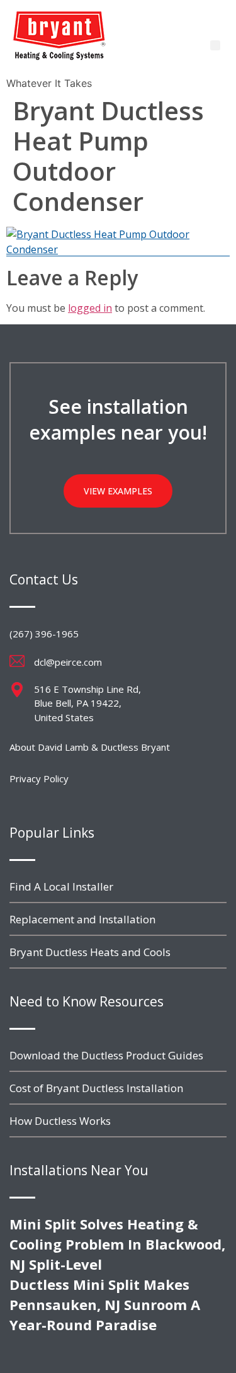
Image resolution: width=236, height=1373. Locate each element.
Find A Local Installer (61, 886)
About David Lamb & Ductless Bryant (89, 747)
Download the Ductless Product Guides (106, 1055)
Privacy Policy (39, 778)
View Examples (118, 491)
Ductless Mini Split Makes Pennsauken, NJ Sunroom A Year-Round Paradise (104, 1304)
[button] (215, 45)
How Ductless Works (60, 1121)
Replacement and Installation (82, 919)
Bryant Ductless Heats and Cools (90, 952)
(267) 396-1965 (44, 633)
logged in (90, 308)
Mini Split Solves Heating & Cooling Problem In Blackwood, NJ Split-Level (117, 1243)
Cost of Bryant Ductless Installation (96, 1088)
